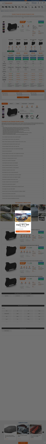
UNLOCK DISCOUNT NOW (23, 231)
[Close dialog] (30, 211)
